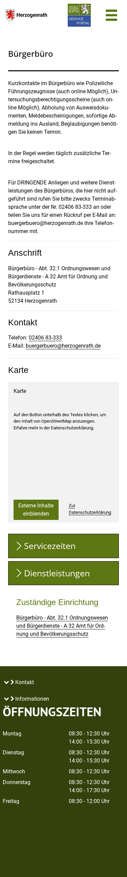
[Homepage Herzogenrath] (26, 15)
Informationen (31, 699)
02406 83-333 (45, 337)
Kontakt (24, 682)
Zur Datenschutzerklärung (90, 509)
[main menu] (111, 16)
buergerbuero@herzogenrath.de (63, 346)
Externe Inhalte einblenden (36, 509)
